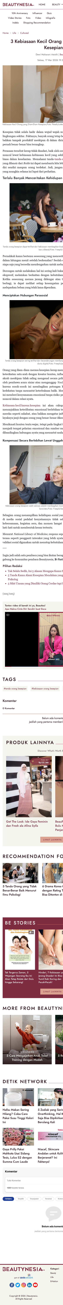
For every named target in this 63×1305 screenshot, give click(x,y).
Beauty (53, 1273)
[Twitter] (17, 1285)
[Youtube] (35, 1285)
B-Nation (54, 1281)
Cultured (24, 33)
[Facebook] (12, 1285)
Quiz (49, 13)
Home (5, 33)
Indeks (15, 22)
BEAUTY (56, 4)
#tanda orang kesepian (15, 688)
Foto (28, 18)
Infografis (50, 18)
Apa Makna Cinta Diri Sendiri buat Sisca (25, 609)
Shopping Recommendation (37, 22)
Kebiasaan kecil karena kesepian (21, 405)
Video (38, 18)
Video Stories (14, 18)
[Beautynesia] (18, 4)
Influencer (37, 13)
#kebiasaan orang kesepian (45, 688)
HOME (42, 4)
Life (14, 33)
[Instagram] (23, 1285)
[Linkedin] (29, 1285)
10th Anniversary (20, 13)
